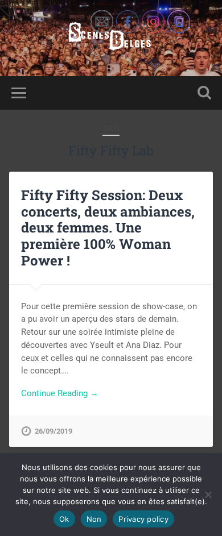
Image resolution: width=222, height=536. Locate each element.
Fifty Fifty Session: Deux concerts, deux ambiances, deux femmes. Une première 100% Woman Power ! (108, 227)
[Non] (207, 494)
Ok (64, 518)
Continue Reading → (59, 393)
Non (94, 518)
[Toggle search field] (204, 93)
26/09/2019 (53, 431)
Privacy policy (143, 518)
